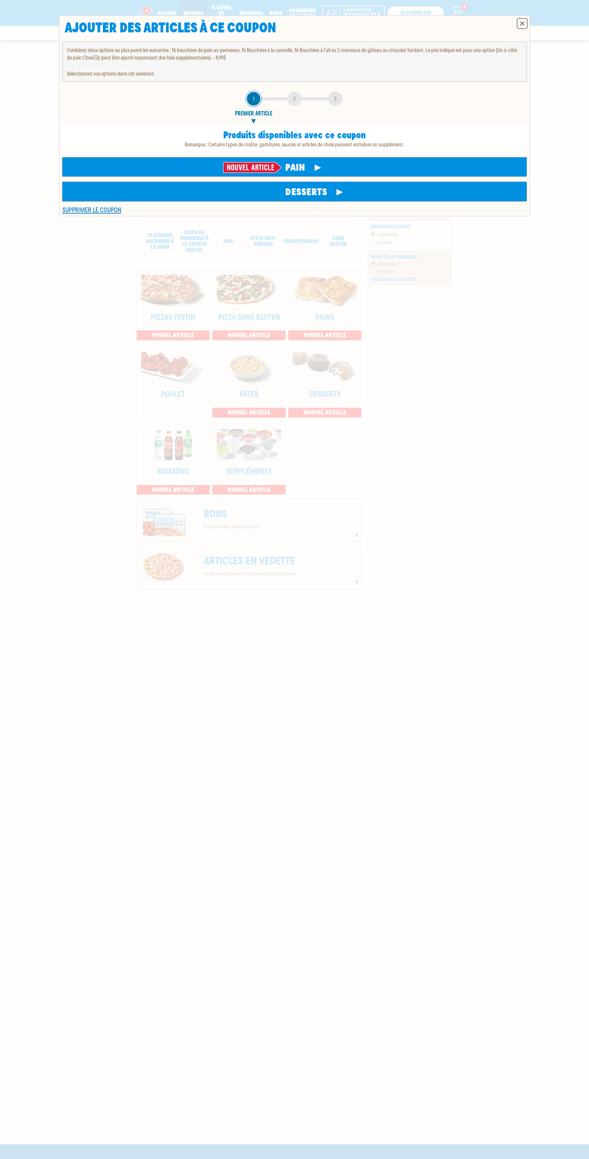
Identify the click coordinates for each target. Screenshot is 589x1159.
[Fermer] (522, 23)
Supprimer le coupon (91, 209)
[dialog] (294, 115)
